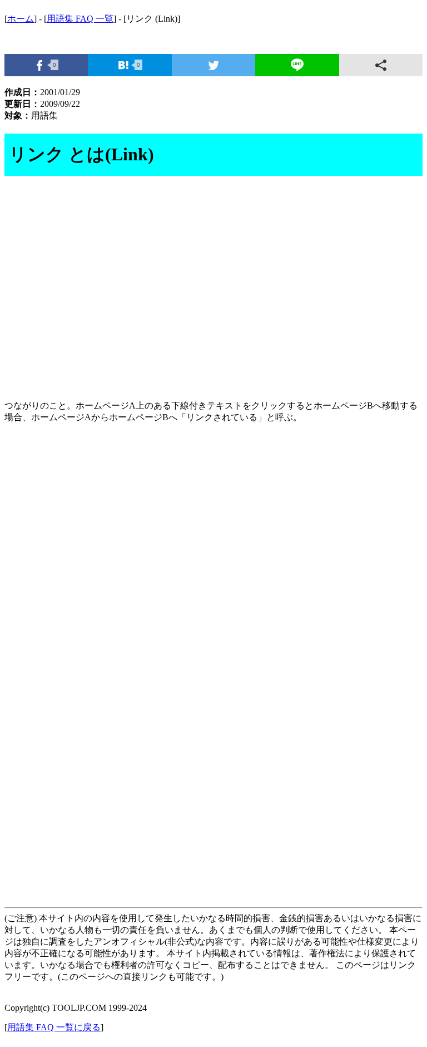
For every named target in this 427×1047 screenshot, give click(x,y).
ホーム (20, 18)
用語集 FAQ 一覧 (80, 18)
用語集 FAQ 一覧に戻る (54, 1027)
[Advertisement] (213, 294)
